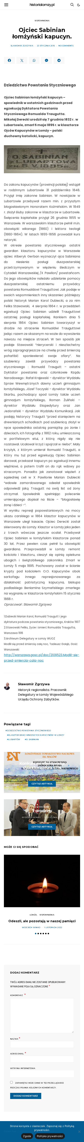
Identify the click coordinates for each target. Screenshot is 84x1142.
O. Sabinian (32, 739)
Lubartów (14, 739)
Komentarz (16, 995)
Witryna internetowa (22, 1068)
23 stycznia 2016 (46, 46)
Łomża (33, 915)
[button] (78, 5)
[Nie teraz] (79, 1132)
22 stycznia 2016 (54, 774)
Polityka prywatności (50, 1136)
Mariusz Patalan (31, 774)
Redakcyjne (42, 759)
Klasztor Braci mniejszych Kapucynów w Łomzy (36, 735)
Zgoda (27, 1136)
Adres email (18, 1053)
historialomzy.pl (42, 4)
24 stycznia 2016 (53, 817)
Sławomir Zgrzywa (22, 46)
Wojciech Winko (31, 817)
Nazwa (15, 1038)
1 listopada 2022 (53, 927)
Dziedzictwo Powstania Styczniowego (29, 730)
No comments (65, 46)
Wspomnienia (42, 21)
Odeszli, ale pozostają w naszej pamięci (42, 921)
